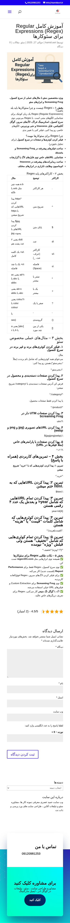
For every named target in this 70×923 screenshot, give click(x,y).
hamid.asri (50, 42)
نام (61, 683)
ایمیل (59, 697)
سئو (23, 42)
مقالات (16, 42)
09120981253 (31, 853)
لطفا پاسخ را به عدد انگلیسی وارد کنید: (44, 725)
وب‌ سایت (58, 711)
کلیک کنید (35, 900)
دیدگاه (59, 647)
